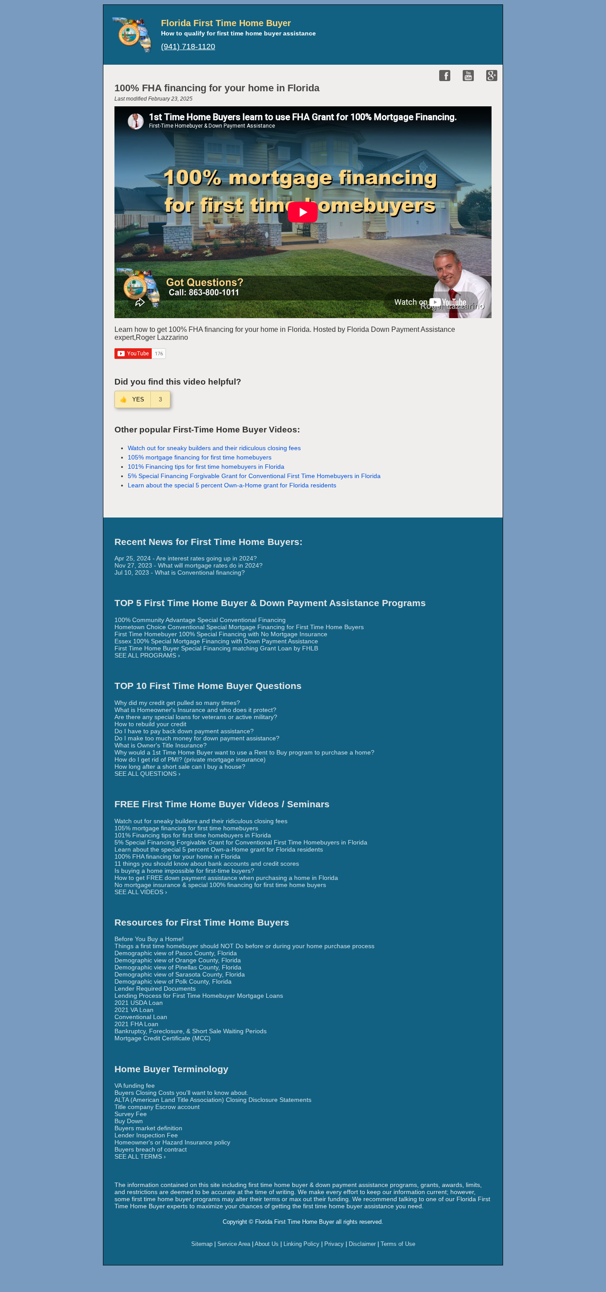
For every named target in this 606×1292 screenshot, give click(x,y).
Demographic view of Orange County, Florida (177, 960)
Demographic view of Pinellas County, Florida (177, 967)
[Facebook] (445, 75)
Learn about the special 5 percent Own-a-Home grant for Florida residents (232, 485)
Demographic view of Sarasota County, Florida (179, 974)
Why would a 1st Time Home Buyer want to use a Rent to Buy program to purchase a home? (244, 752)
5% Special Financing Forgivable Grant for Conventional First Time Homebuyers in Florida (254, 475)
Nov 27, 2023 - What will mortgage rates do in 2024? (188, 565)
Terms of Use (398, 1244)
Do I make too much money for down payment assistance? (196, 738)
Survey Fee (130, 1113)
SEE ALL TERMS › (140, 1156)
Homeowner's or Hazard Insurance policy (172, 1142)
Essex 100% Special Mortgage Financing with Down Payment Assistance (216, 641)
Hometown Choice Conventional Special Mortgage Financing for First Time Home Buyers (239, 626)
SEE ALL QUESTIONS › (147, 773)
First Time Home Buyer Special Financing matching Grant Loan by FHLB (216, 648)
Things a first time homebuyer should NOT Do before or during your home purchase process (244, 946)
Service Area (233, 1244)
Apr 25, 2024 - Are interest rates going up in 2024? (185, 558)
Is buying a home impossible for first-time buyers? (184, 870)
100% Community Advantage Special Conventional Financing (200, 619)
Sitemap (201, 1244)
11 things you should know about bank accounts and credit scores (206, 863)
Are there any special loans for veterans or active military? (195, 716)
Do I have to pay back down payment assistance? (184, 731)
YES (139, 399)
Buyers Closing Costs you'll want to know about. (181, 1092)
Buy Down (128, 1121)
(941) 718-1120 (188, 46)
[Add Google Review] (492, 75)
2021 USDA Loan (138, 1002)
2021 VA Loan (133, 1009)
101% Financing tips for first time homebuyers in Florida (206, 466)
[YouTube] (468, 75)
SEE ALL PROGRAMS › (147, 655)
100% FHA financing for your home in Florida (177, 856)
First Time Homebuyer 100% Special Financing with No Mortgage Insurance (220, 634)
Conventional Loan (140, 1016)
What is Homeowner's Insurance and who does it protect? (195, 709)
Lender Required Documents (155, 988)
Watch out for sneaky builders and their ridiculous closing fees (214, 447)
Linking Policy (301, 1244)
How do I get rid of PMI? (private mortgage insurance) (190, 759)
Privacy (334, 1244)
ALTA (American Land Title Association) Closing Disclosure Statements (212, 1099)
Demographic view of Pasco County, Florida (175, 953)
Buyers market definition (148, 1128)
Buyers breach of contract (150, 1149)
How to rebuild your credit (150, 724)
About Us (267, 1244)
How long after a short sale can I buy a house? (179, 766)
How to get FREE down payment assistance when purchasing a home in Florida (226, 877)
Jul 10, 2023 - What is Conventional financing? (179, 572)
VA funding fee (134, 1085)
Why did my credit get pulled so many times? (177, 702)
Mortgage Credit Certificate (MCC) (162, 1038)
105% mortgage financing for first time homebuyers (200, 457)
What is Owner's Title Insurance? (160, 745)
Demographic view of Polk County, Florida (173, 981)
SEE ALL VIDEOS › (140, 891)
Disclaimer (362, 1244)
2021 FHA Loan (136, 1023)
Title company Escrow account (157, 1106)
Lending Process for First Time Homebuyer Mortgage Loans (198, 995)
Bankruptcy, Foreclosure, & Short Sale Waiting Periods (190, 1031)
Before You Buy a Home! (149, 938)
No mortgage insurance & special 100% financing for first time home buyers (220, 884)
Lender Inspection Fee (146, 1135)
